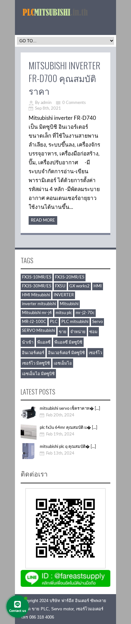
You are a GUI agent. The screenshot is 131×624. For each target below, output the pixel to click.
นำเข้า (27, 342)
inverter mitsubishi (39, 304)
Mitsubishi (69, 304)
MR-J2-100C (34, 322)
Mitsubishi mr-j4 (37, 313)
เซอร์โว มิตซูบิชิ (36, 363)
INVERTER (64, 295)
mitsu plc (64, 313)
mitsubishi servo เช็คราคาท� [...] (70, 409)
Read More (43, 220)
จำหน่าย (78, 332)
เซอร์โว (95, 353)
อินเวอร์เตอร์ (33, 353)
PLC (54, 322)
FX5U (60, 286)
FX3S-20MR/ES (69, 277)
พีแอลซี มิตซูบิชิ (68, 342)
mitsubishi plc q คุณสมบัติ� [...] (68, 447)
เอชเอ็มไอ (63, 363)
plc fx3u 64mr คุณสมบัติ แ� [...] (68, 428)
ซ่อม (93, 332)
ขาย (62, 332)
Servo (97, 322)
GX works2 (79, 286)
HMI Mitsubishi (36, 295)
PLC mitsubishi (74, 322)
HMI (97, 286)
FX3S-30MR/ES (36, 286)
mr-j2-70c (85, 313)
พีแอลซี (44, 342)
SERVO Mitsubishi (38, 331)
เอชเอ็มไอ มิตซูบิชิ (38, 374)
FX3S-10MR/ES (36, 277)
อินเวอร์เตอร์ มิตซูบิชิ (66, 353)
